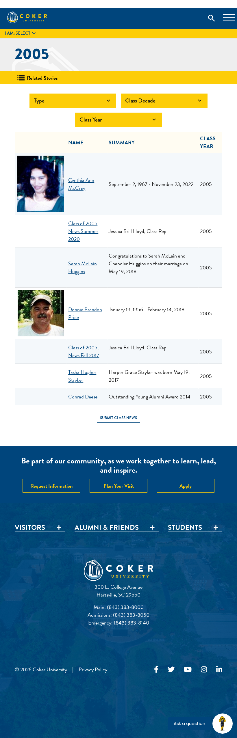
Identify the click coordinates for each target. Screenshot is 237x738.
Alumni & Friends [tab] (107, 528)
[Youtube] (188, 669)
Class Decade (164, 100)
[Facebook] (156, 669)
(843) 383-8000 (125, 607)
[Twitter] (171, 669)
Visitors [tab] (30, 528)
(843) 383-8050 (131, 615)
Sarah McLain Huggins (82, 267)
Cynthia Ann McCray (81, 184)
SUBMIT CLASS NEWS (118, 418)
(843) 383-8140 (131, 623)
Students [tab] (185, 528)
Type (73, 100)
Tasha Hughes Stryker (82, 376)
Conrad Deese (82, 396)
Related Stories (42, 78)
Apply (185, 486)
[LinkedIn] (219, 669)
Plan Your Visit (118, 486)
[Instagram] (204, 669)
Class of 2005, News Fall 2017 (83, 351)
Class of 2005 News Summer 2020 (83, 231)
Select (21, 33)
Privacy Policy (93, 669)
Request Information (51, 486)
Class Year (118, 119)
